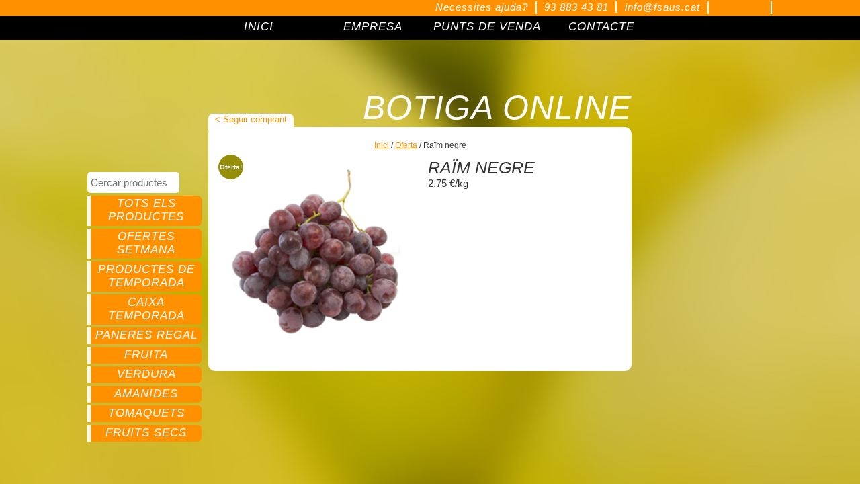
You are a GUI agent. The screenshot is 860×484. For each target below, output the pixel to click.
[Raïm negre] (317, 253)
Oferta (406, 145)
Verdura (146, 374)
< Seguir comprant (251, 119)
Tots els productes (146, 210)
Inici (381, 145)
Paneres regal (146, 335)
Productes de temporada (146, 276)
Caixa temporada (146, 309)
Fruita (146, 354)
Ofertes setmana (146, 243)
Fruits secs (146, 432)
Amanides (146, 393)
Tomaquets (146, 413)
